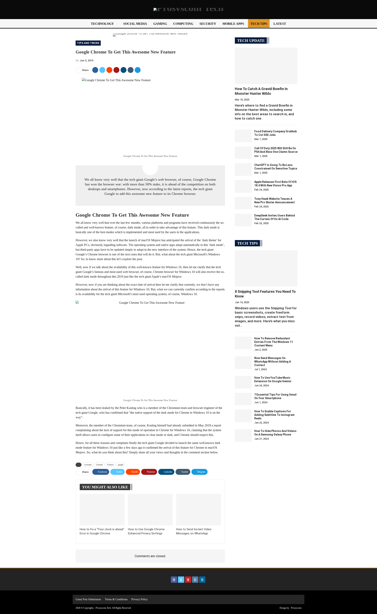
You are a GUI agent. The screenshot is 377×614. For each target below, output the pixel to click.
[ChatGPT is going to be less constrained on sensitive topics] (243, 169)
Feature (110, 465)
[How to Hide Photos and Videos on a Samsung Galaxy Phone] (243, 435)
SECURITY (207, 23)
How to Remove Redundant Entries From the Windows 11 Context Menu (273, 342)
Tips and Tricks (88, 42)
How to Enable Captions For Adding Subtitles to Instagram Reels (274, 415)
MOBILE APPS (233, 23)
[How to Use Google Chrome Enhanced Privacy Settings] (150, 509)
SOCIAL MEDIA (135, 23)
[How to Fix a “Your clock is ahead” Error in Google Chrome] (102, 509)
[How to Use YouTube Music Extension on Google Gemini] (243, 382)
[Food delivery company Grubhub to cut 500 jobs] (243, 136)
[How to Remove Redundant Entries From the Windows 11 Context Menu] (243, 343)
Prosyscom (296, 608)
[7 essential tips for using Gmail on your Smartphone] (243, 399)
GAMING (160, 23)
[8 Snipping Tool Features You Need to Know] (266, 268)
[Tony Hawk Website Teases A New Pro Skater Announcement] (243, 203)
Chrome (99, 465)
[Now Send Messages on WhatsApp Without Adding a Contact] (243, 362)
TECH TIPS (258, 23)
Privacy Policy (139, 599)
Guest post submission (88, 599)
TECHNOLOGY (102, 23)
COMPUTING (183, 23)
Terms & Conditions (116, 599)
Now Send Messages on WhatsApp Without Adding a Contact (272, 361)
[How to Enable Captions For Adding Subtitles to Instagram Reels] (243, 416)
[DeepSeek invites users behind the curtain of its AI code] (243, 220)
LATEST (280, 23)
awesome (88, 465)
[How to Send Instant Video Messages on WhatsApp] (198, 509)
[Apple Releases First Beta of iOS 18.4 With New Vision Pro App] (243, 186)
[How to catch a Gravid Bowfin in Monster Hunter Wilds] (266, 66)
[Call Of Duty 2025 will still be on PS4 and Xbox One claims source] (243, 152)
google (120, 465)
